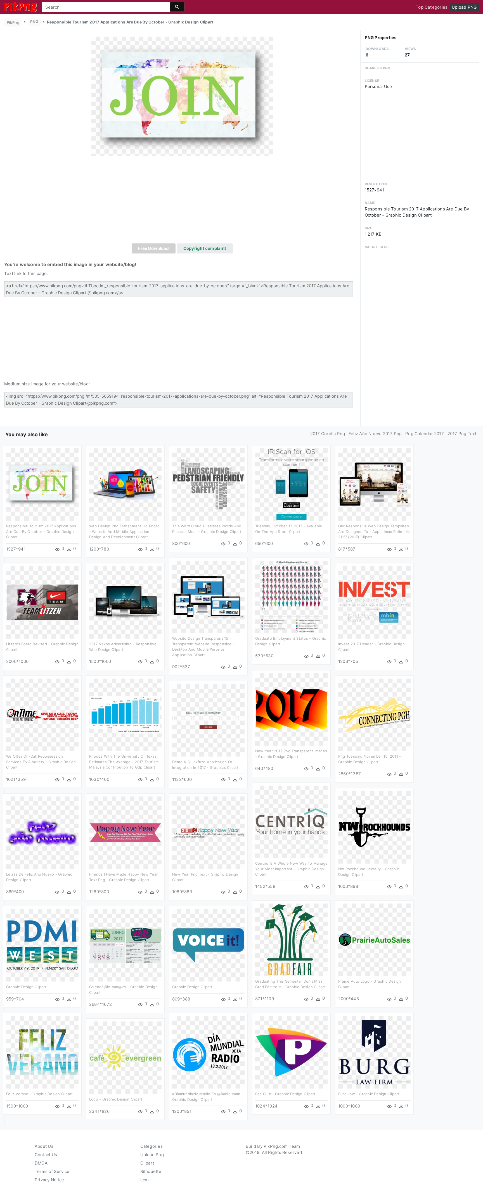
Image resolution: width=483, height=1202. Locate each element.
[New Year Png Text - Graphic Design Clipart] (208, 832)
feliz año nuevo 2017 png (375, 433)
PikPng (13, 22)
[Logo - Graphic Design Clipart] (125, 1057)
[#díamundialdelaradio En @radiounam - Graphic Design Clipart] (208, 1052)
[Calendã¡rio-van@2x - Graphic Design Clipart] (125, 945)
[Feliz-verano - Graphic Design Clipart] (42, 1052)
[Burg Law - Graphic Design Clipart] (374, 1052)
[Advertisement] (182, 201)
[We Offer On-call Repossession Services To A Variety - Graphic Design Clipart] (42, 714)
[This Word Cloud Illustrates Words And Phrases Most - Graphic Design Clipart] (208, 484)
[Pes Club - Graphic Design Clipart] (291, 1052)
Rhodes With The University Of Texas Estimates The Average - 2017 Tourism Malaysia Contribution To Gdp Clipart (123, 761)
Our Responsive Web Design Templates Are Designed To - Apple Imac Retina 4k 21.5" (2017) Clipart (374, 531)
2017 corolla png (327, 433)
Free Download (153, 248)
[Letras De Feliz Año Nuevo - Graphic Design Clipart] (42, 832)
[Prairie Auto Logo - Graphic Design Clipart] (374, 939)
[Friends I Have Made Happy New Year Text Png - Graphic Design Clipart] (125, 832)
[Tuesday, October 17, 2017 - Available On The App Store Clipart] (291, 484)
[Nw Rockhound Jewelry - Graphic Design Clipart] (374, 827)
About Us (44, 1146)
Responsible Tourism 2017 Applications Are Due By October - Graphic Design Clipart (41, 531)
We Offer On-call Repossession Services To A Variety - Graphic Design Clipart (41, 761)
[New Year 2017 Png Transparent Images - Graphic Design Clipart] (291, 709)
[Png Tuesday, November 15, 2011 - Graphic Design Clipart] (374, 714)
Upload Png (152, 1154)
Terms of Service (52, 1171)
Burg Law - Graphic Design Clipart (368, 1094)
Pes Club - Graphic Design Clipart (285, 1094)
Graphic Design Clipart (26, 987)
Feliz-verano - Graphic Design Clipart (39, 1094)
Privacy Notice (49, 1179)
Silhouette (150, 1171)
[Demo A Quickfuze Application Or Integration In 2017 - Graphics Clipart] (208, 720)
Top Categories (432, 7)
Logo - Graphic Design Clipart (116, 1099)
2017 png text (462, 433)
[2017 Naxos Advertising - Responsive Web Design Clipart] (125, 602)
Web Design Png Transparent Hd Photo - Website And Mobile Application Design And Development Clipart (124, 531)
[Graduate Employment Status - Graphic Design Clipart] (291, 596)
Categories (151, 1146)
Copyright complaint (204, 248)
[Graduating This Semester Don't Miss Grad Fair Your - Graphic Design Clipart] (291, 939)
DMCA (41, 1163)
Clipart (147, 1163)
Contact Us (46, 1154)
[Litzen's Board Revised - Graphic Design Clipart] (42, 602)
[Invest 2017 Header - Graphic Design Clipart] (374, 602)
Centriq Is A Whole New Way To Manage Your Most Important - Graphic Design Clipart (291, 868)
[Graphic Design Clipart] (42, 945)
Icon (144, 1179)
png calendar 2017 (424, 433)
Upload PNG (464, 7)
